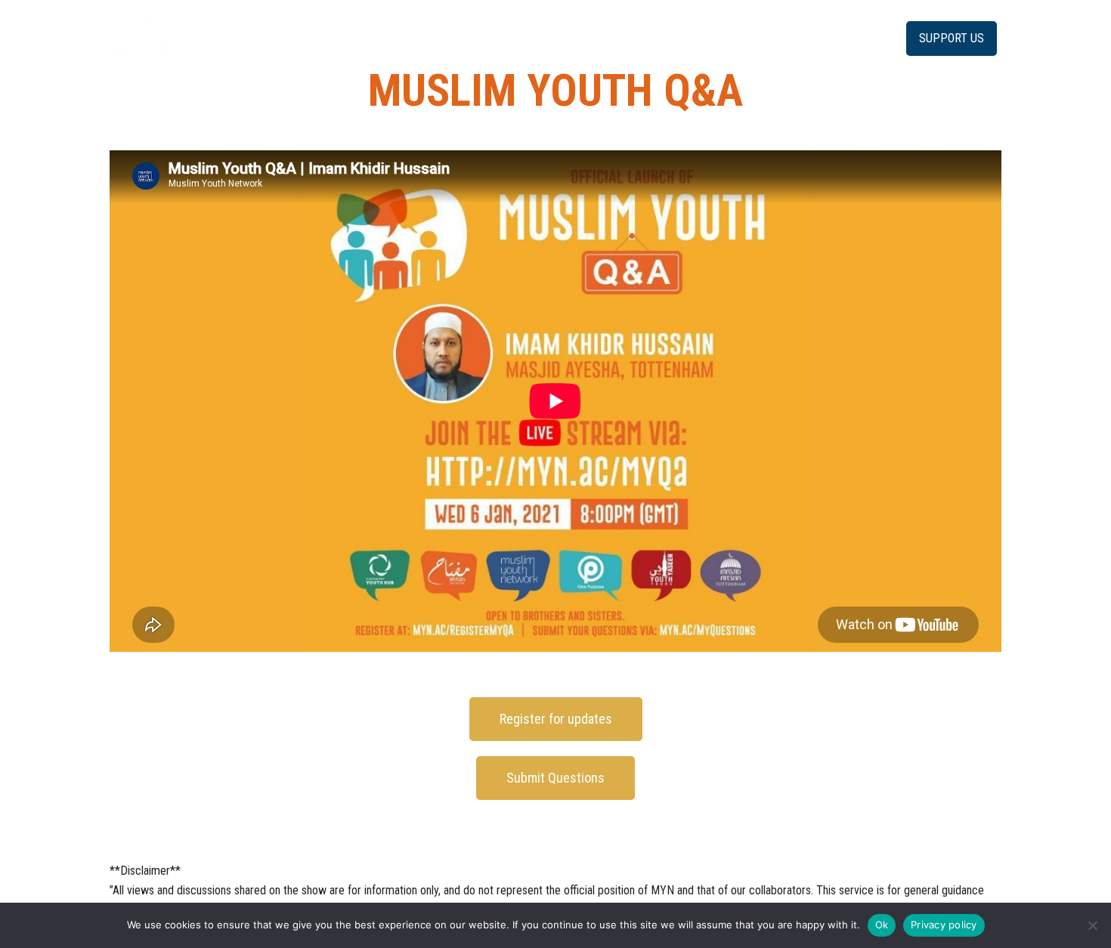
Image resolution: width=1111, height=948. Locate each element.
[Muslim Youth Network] (137, 37)
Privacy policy (944, 925)
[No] (1092, 925)
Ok (882, 925)
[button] (951, 38)
